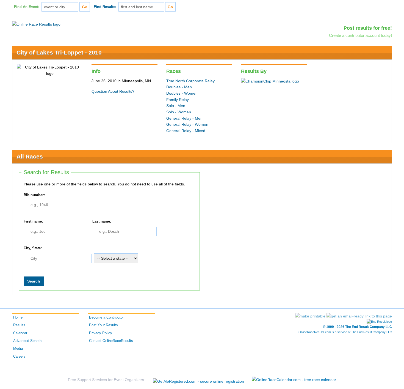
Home (18, 317)
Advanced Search (27, 341)
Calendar (20, 333)
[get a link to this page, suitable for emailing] (359, 316)
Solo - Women (178, 112)
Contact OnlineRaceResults (111, 341)
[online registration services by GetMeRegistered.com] (198, 380)
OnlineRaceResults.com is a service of (345, 332)
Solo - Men (175, 105)
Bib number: (34, 195)
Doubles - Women (182, 93)
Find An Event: (26, 7)
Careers (19, 356)
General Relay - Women (187, 124)
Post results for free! (368, 28)
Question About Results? (113, 91)
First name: (33, 222)
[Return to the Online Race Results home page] (36, 24)
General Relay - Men (184, 118)
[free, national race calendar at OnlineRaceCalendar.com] (294, 379)
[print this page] (310, 316)
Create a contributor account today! (360, 35)
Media (18, 348)
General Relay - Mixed (185, 130)
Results (19, 325)
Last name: (101, 222)
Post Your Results (103, 325)
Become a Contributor (106, 317)
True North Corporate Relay (190, 81)
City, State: (33, 248)
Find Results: (105, 7)
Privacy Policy (100, 333)
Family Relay (177, 99)
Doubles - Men (179, 87)
